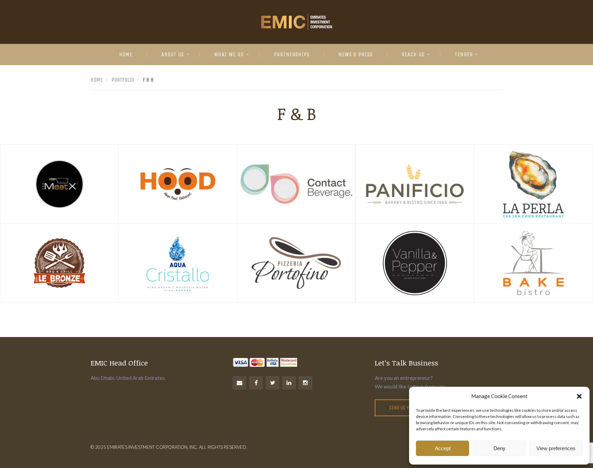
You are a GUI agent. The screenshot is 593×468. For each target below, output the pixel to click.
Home (125, 54)
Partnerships (292, 54)
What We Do (229, 54)
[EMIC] (296, 22)
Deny (499, 448)
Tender (464, 54)
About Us (172, 54)
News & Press (355, 54)
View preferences (555, 448)
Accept (443, 448)
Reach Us (413, 54)
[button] (579, 396)
